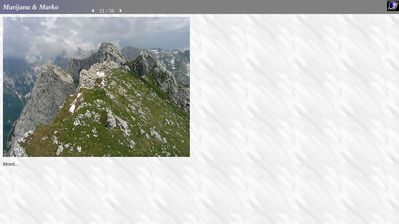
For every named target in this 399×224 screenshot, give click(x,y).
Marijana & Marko (30, 7)
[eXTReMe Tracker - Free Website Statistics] (393, 9)
